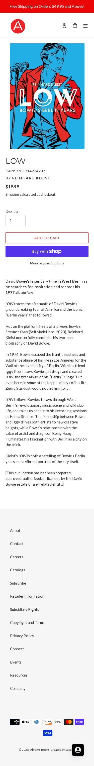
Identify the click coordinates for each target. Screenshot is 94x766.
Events (16, 662)
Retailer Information (27, 596)
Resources (19, 675)
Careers (16, 557)
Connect (17, 648)
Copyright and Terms (27, 622)
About (15, 530)
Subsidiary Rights (24, 609)
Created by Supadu (62, 749)
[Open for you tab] (78, 750)
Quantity (12, 211)
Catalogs (17, 570)
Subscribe (18, 583)
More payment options (47, 263)
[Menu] (85, 25)
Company (18, 688)
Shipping (12, 194)
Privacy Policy (22, 635)
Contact (17, 543)
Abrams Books (40, 749)
